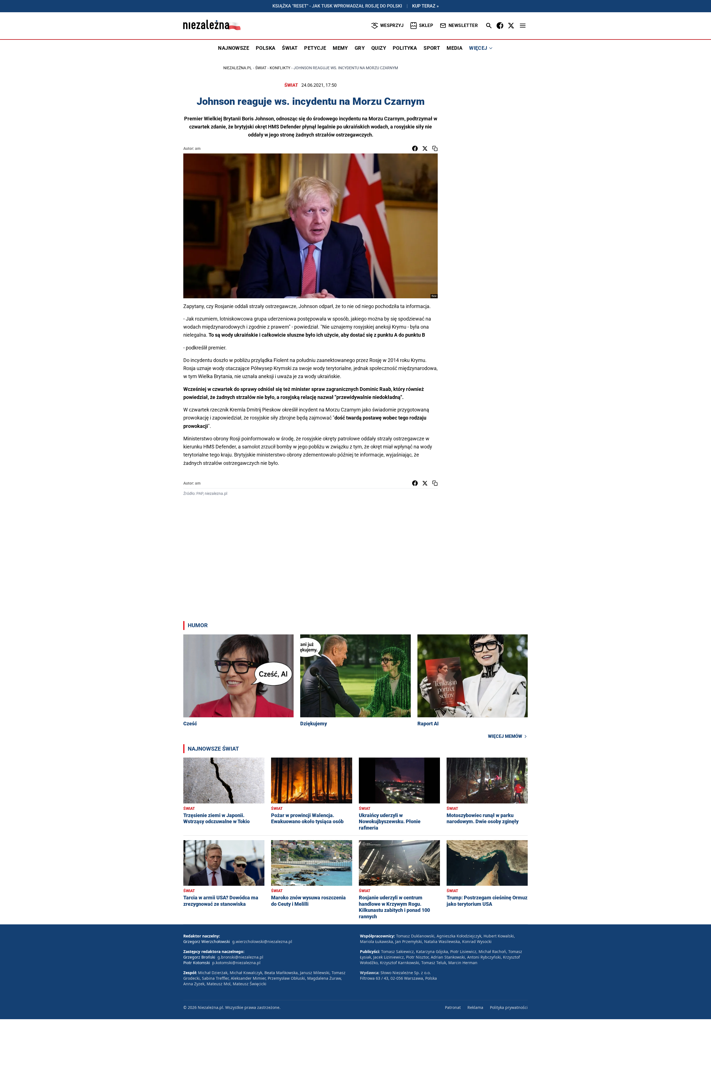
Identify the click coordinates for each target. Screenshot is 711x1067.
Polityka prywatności (509, 1007)
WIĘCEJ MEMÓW (505, 736)
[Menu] (523, 25)
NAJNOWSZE (233, 48)
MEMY (340, 48)
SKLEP (426, 25)
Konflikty (280, 68)
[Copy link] (435, 148)
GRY (360, 48)
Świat (260, 68)
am (198, 148)
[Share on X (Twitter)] (425, 148)
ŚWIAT (289, 48)
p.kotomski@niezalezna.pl (236, 962)
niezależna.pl (237, 68)
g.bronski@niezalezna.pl (240, 957)
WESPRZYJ (392, 25)
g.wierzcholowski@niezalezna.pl (262, 941)
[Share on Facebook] (415, 148)
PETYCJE (315, 48)
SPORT (432, 48)
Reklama (475, 1007)
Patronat (453, 1007)
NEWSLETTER (463, 25)
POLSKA (265, 48)
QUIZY (378, 48)
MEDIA (454, 48)
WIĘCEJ (478, 48)
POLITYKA (405, 48)
